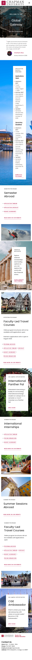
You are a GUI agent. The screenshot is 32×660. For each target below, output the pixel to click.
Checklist (21, 348)
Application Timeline (10, 203)
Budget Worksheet (10, 211)
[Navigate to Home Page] (12, 3)
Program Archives (9, 344)
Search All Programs (18, 175)
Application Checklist (11, 207)
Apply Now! (12, 407)
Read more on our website (12, 218)
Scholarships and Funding (19, 280)
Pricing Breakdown (10, 356)
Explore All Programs (16, 31)
